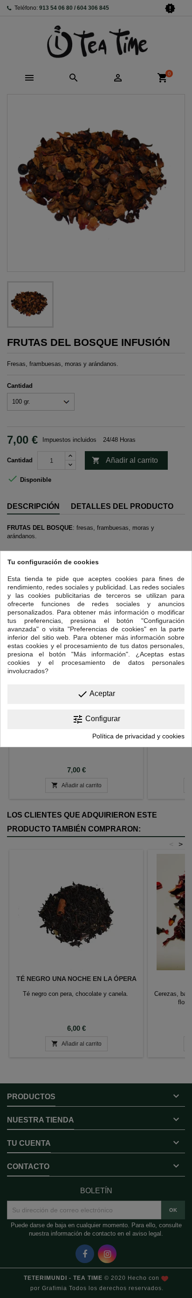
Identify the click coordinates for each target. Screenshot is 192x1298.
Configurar (96, 719)
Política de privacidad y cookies (138, 736)
